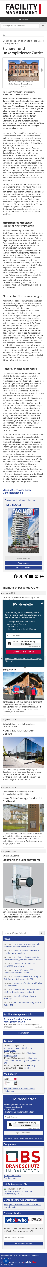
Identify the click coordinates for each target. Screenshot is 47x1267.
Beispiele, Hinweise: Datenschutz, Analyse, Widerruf (23, 659)
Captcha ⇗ (34, 647)
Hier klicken (26, 644)
